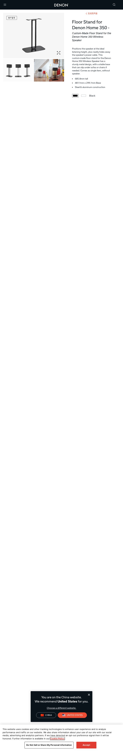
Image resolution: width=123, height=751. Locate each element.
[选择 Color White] (83, 96)
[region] (61, 738)
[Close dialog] (89, 694)
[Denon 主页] (61, 5)
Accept (86, 745)
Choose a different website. (61, 708)
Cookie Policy (57, 738)
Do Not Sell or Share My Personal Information (49, 745)
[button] (114, 4)
